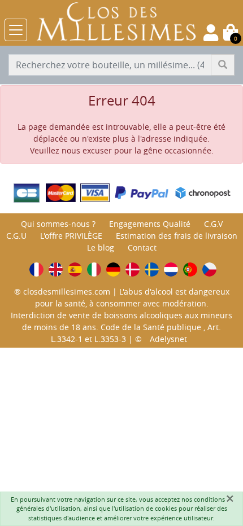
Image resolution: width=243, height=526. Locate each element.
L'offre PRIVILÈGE (71, 235)
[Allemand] (113, 269)
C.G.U (16, 235)
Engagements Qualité (149, 223)
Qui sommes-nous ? (58, 223)
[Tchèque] (209, 269)
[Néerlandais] (171, 269)
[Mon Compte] (210, 32)
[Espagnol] (75, 269)
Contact (142, 247)
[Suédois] (152, 269)
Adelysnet (168, 339)
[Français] (36, 269)
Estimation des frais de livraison (176, 235)
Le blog (100, 247)
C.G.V (213, 223)
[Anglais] (56, 269)
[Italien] (94, 269)
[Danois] (132, 269)
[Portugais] (190, 269)
